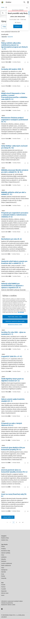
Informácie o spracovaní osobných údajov (12, 601)
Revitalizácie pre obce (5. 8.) (11, 239)
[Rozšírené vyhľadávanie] (2, 13)
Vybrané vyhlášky (5, 553)
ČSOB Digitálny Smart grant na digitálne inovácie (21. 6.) (12, 380)
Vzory (2, 555)
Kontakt (3, 584)
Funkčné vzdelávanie (6, 563)
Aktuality (3, 559)
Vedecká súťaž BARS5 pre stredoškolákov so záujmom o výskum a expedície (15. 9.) (12, 286)
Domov (2, 7)
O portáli (3, 589)
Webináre (3, 561)
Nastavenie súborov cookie (8, 604)
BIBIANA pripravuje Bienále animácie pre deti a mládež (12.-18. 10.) (14, 171)
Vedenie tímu (4, 540)
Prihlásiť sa (18, 26)
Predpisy (3, 548)
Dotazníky (3, 578)
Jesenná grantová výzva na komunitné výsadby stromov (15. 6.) (14, 471)
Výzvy (2, 567)
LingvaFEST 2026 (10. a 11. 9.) (11, 356)
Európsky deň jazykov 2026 (11, 69)
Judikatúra (3, 557)
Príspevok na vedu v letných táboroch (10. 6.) (11, 424)
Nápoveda (3, 591)
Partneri (3, 587)
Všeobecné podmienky (7, 603)
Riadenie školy (5, 538)
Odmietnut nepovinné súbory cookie (15, 321)
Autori (2, 595)
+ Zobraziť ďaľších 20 (8, 517)
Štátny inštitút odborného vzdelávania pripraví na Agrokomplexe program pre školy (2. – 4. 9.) (14, 46)
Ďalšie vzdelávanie (6, 565)
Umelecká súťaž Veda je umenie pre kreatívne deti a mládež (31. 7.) (14, 262)
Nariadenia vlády (5, 550)
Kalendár (3, 572)
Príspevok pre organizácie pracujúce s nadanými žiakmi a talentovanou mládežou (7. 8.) (14, 215)
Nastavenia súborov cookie (15, 324)
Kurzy (2, 574)
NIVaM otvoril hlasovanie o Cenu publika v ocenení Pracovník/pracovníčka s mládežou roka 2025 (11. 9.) (14, 96)
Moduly (3, 576)
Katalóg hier (4, 570)
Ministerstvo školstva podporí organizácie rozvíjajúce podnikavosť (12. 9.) (14, 120)
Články (3, 546)
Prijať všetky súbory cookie (15, 317)
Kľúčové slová (4, 593)
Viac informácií (21, 312)
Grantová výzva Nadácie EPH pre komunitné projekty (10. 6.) (13, 449)
